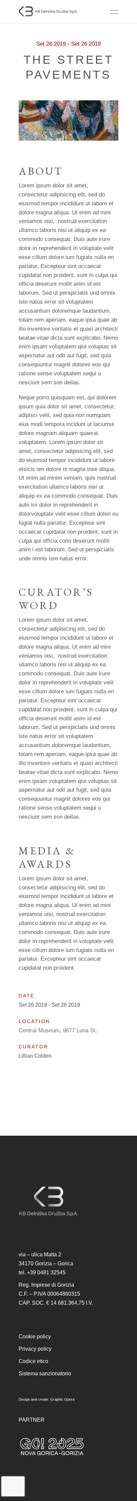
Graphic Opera (62, 1399)
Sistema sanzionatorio (45, 1373)
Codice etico (33, 1361)
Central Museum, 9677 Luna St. (58, 1030)
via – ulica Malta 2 (40, 1254)
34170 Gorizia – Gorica (46, 1263)
